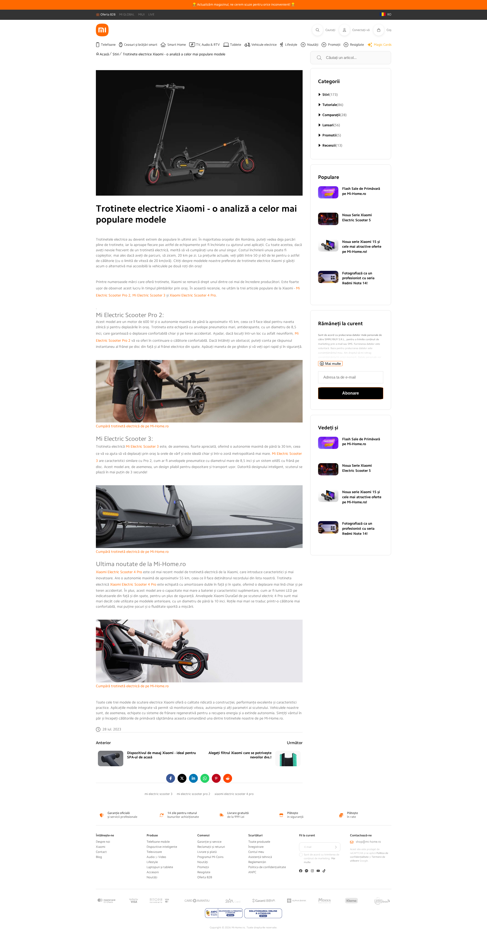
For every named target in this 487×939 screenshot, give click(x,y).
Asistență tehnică (260, 856)
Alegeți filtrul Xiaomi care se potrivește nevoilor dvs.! (239, 755)
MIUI (141, 14)
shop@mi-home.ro (368, 841)
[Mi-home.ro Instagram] (312, 871)
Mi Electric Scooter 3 (148, 295)
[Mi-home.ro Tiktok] (324, 871)
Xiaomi (100, 846)
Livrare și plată (207, 851)
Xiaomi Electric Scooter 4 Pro (193, 295)
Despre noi (103, 841)
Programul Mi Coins (210, 856)
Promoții (203, 867)
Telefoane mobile (158, 841)
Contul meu (256, 851)
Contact (101, 851)
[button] (325, 30)
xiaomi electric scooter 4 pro (234, 793)
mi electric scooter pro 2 (193, 793)
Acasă (104, 54)
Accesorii (153, 872)
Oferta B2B (204, 877)
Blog (99, 856)
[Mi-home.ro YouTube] (318, 871)
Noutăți (152, 877)
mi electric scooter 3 (158, 793)
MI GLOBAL (126, 14)
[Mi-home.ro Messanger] (306, 871)
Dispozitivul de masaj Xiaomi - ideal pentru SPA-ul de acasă (161, 755)
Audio (151, 856)
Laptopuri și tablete (160, 867)
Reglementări (257, 862)
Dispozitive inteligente (162, 846)
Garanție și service (209, 841)
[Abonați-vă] (336, 847)
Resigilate (203, 872)
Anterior (103, 743)
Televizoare (154, 851)
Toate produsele (259, 841)
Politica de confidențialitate (267, 867)
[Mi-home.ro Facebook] (300, 871)
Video (162, 856)
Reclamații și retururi (211, 846)
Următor (295, 743)
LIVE (151, 14)
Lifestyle (152, 862)
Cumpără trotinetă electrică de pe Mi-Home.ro (132, 426)
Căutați (324, 57)
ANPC (252, 872)
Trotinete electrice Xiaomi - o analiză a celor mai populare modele (174, 54)
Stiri (116, 54)
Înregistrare (256, 846)
